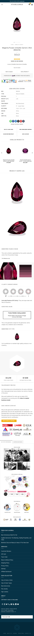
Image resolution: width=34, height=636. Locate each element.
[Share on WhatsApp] (10, 121)
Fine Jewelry (4, 588)
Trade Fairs (21, 633)
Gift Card (3, 554)
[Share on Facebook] (13, 121)
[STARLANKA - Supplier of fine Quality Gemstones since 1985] (17, 4)
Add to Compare (9, 71)
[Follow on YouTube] (18, 604)
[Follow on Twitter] (7, 604)
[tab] (6, 441)
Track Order (4, 557)
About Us (9, 633)
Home (12, 44)
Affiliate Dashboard (6, 571)
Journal (15, 633)
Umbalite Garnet (19, 44)
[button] (1, 24)
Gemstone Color (7, 249)
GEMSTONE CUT (6, 329)
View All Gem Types (6, 583)
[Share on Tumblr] (23, 121)
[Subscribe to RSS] (13, 604)
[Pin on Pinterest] (21, 121)
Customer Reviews (6, 551)
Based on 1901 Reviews (17, 61)
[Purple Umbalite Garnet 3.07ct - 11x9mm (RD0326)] (25, 150)
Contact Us (28, 633)
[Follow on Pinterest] (11, 604)
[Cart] (32, 4)
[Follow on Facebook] (2, 604)
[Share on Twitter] (16, 121)
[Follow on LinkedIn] (16, 604)
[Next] (32, 153)
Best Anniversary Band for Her (9, 535)
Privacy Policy (5, 565)
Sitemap (3, 568)
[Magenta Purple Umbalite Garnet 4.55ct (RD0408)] (8, 150)
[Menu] (2, 4)
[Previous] (2, 153)
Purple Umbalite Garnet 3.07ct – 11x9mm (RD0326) (25, 160)
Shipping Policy (5, 562)
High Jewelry (4, 591)
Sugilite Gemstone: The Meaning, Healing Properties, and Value (16, 538)
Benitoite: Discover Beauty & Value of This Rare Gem (15, 542)
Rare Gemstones (5, 586)
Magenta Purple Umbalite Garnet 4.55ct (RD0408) (8, 160)
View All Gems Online (6, 580)
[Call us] (9, 604)
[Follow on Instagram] (4, 604)
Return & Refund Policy (7, 560)
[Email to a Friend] (18, 121)
